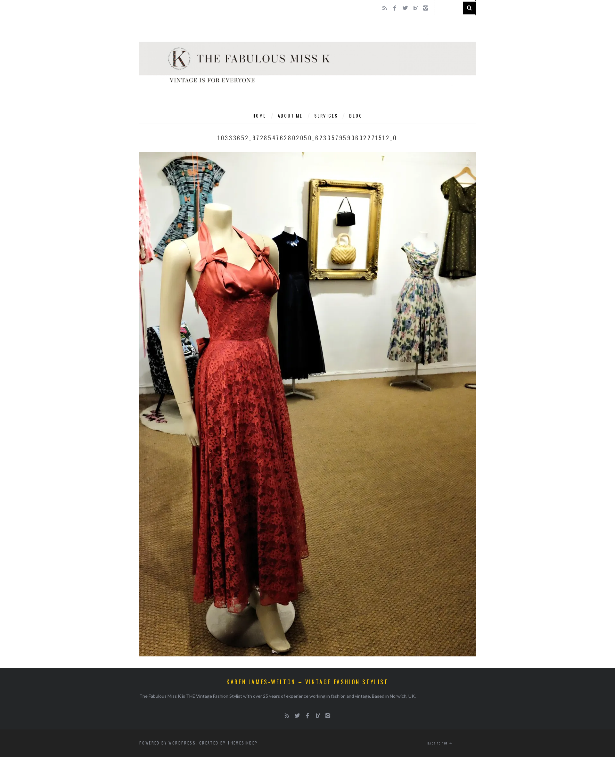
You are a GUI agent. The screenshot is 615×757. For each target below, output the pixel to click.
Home (259, 115)
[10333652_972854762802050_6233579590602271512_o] (307, 654)
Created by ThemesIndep (228, 742)
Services (326, 115)
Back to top (438, 743)
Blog (355, 115)
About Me (290, 115)
